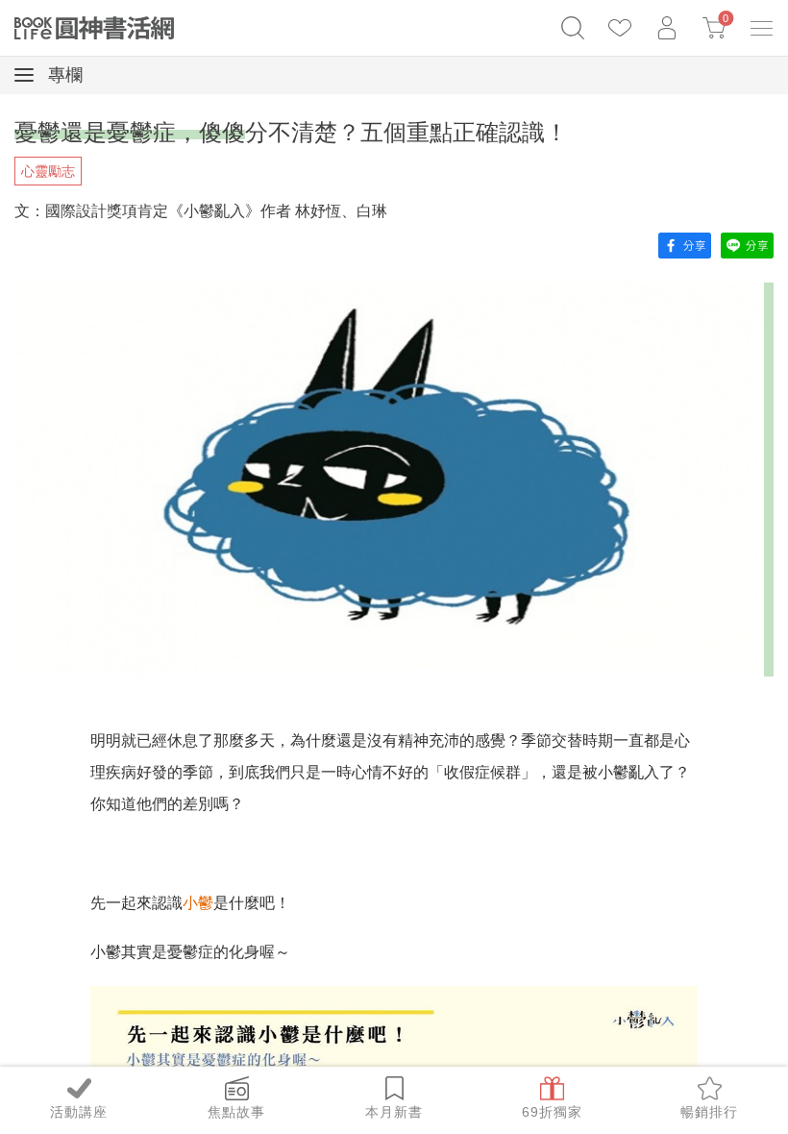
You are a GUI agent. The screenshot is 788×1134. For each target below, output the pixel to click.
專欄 (63, 75)
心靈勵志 (48, 171)
